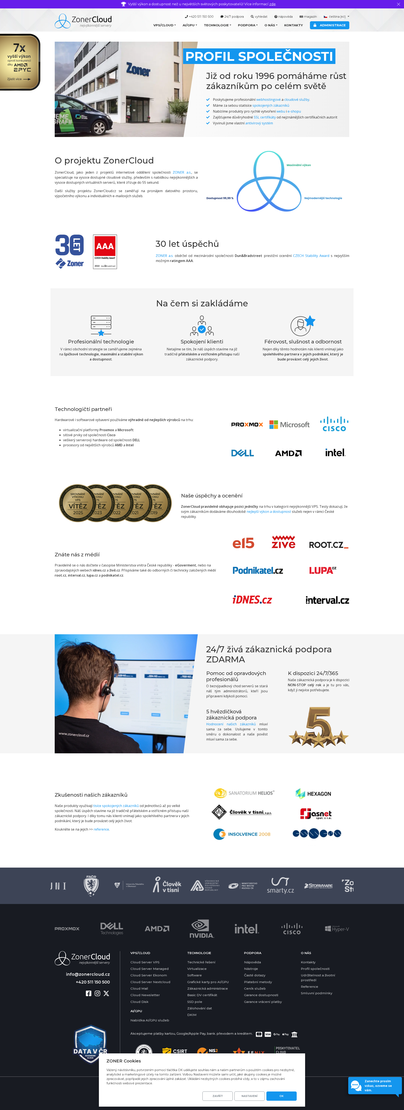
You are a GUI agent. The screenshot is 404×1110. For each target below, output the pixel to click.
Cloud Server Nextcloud (150, 982)
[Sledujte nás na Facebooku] (90, 993)
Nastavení (250, 1096)
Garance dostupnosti (261, 995)
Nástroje (251, 969)
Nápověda (252, 962)
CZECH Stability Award (311, 255)
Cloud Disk (139, 1002)
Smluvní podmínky (316, 993)
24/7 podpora (234, 17)
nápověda (285, 17)
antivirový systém (259, 123)
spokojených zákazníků (270, 105)
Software (194, 975)
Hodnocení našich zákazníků (231, 724)
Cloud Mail (139, 988)
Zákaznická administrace (207, 988)
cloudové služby (296, 99)
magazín (310, 17)
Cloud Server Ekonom (148, 975)
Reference (309, 987)
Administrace (332, 25)
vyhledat (261, 17)
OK (281, 1096)
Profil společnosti (315, 969)
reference (101, 829)
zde (272, 4)
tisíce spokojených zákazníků (116, 805)
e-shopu (294, 111)
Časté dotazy (254, 975)
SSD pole (194, 1002)
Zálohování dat (199, 1008)
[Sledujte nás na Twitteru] (106, 993)
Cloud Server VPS (144, 962)
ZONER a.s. (182, 172)
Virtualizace (197, 969)
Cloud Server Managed (149, 969)
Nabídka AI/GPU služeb (149, 1020)
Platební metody (258, 982)
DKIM (192, 1015)
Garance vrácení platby (263, 1002)
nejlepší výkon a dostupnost (269, 511)
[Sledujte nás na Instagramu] (99, 993)
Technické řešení (201, 962)
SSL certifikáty (265, 117)
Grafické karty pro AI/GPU (208, 982)
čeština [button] (337, 17)
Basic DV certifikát (202, 995)
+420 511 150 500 (201, 17)
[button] (164, 25)
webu (280, 111)
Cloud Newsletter (145, 995)
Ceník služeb (255, 988)
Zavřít (218, 1096)
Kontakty (293, 25)
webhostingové (268, 99)
